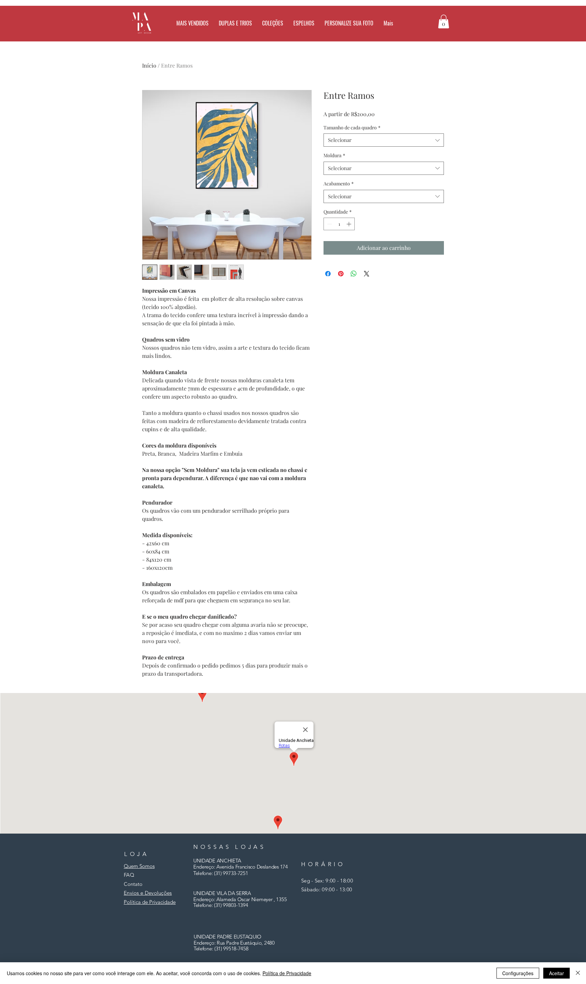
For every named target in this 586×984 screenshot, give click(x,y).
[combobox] (384, 140)
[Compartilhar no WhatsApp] (354, 274)
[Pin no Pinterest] (341, 274)
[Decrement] (329, 224)
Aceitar (556, 973)
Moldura (334, 155)
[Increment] (349, 224)
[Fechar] (578, 973)
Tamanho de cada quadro (352, 127)
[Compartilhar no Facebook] (328, 274)
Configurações (517, 973)
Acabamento (339, 183)
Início (149, 65)
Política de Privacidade (286, 973)
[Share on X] (367, 274)
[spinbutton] (339, 224)
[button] (303, 23)
